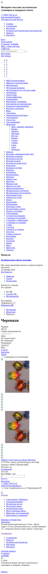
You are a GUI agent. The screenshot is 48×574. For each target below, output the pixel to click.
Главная (9, 24)
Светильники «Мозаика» (17, 499)
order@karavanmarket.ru (11, 486)
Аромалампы (12, 99)
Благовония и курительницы (18, 104)
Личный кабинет (8, 551)
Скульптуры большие (15, 216)
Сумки (9, 225)
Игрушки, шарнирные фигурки (20, 154)
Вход (3, 39)
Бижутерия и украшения (17, 515)
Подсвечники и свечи (15, 209)
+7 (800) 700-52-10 (9, 15)
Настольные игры (14, 195)
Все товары (6, 56)
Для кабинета (12, 117)
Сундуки (10, 227)
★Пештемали (12, 85)
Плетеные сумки (13, 206)
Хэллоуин (10, 241)
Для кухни (10, 120)
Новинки (10, 276)
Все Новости (6, 272)
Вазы (8, 111)
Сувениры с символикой (17, 220)
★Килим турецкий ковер (17, 83)
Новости (10, 33)
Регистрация (6, 42)
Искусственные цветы (16, 511)
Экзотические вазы (14, 508)
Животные (10, 124)
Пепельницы (11, 204)
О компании (11, 26)
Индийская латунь (14, 504)
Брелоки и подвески (15, 108)
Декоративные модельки (17, 115)
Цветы (9, 243)
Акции (9, 278)
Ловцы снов (11, 179)
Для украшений (13, 122)
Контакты (10, 35)
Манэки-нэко (12, 184)
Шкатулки (10, 248)
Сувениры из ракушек (16, 218)
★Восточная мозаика (15, 80)
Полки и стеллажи (14, 211)
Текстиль (10, 232)
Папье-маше (11, 202)
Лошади (15, 131)
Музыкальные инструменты (18, 193)
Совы (14, 145)
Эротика (10, 250)
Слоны (14, 140)
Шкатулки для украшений (17, 513)
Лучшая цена (15, 520)
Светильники (12, 213)
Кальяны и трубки (14, 168)
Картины (10, 170)
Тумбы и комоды (13, 234)
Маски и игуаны (13, 186)
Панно (9, 200)
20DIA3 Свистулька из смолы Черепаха (18, 460)
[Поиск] (26, 51)
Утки (13, 147)
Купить (4, 479)
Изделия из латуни (14, 159)
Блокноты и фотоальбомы (17, 106)
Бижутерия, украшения (16, 102)
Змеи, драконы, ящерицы (22, 127)
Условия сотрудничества (17, 31)
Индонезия (11, 310)
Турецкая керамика (14, 502)
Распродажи (11, 281)
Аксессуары (11, 95)
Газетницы (11, 113)
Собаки (14, 143)
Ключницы (11, 172)
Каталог (4, 495)
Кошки (14, 129)
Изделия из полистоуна (16, 163)
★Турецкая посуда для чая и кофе (20, 90)
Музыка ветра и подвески (17, 191)
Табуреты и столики (15, 229)
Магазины (10, 28)
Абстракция (11, 92)
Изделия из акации (14, 156)
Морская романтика (15, 188)
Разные (14, 138)
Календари (11, 165)
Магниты (10, 181)
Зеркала (9, 152)
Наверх (4, 572)
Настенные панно (14, 506)
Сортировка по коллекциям (16, 357)
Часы (8, 245)
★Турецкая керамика (15, 88)
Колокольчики (12, 175)
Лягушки (15, 133)
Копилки (10, 177)
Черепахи (15, 149)
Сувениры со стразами (16, 222)
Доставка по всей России (12, 19)
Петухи (14, 136)
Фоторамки (11, 236)
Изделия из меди (13, 161)
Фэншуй (10, 238)
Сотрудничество (35, 31)
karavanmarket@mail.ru (10, 17)
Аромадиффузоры (14, 97)
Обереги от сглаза (14, 197)
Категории (5, 53)
